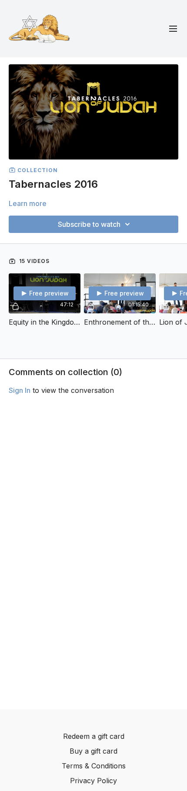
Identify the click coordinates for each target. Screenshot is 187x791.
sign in (19, 390)
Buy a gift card (93, 751)
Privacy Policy (93, 780)
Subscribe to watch (89, 224)
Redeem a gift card (93, 736)
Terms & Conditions (94, 765)
